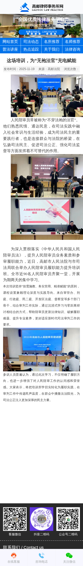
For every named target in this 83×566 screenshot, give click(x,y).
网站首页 (10, 41)
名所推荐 (51, 41)
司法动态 (31, 41)
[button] (28, 34)
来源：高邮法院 (49, 69)
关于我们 (51, 49)
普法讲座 (10, 49)
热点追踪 (31, 49)
